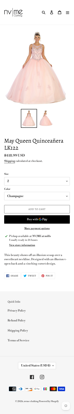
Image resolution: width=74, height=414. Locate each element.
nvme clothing (31, 401)
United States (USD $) (35, 365)
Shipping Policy (18, 330)
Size (6, 174)
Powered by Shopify (49, 401)
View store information (22, 245)
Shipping (9, 161)
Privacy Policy (17, 310)
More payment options (37, 228)
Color (7, 189)
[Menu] (68, 12)
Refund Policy (16, 320)
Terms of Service (18, 340)
